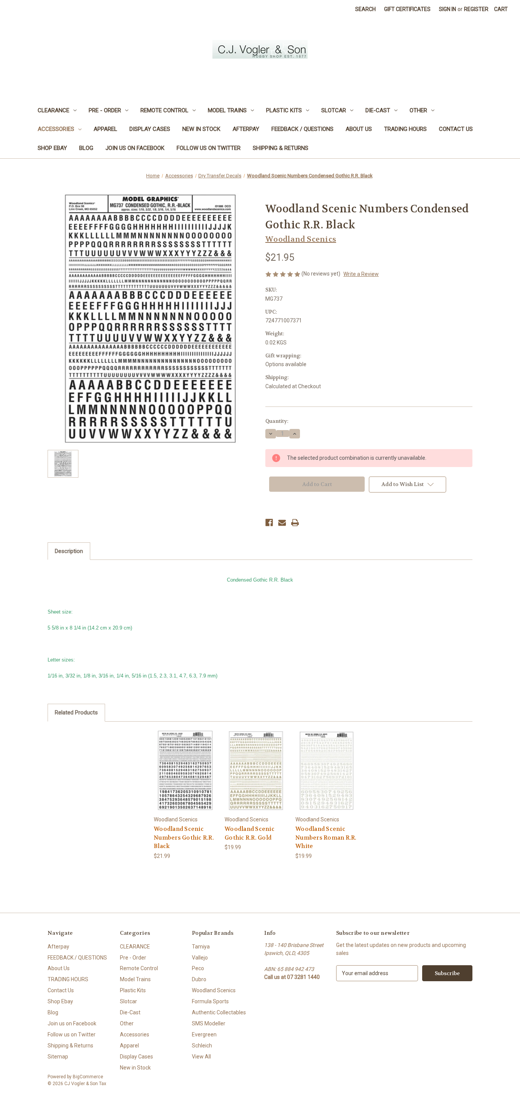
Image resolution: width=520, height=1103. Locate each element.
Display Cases (149, 129)
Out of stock (256, 777)
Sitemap (58, 1057)
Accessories (56, 129)
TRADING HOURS (405, 129)
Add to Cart (185, 777)
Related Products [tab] (76, 712)
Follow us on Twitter (209, 148)
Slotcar (333, 110)
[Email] (282, 522)
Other (418, 110)
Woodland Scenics (214, 990)
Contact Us (456, 129)
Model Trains (227, 110)
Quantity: (276, 421)
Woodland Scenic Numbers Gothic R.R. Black (184, 837)
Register (476, 9)
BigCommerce (88, 1076)
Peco (198, 968)
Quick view (185, 763)
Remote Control (164, 110)
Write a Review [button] (361, 274)
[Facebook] (269, 522)
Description (69, 551)
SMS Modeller (208, 1023)
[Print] (295, 522)
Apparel (105, 129)
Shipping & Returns (280, 148)
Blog (86, 148)
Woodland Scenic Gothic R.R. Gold (249, 833)
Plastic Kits (284, 110)
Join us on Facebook (134, 148)
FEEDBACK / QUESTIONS (302, 129)
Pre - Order (105, 110)
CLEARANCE (53, 110)
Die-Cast (377, 110)
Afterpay (246, 129)
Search (365, 9)
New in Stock (201, 129)
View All (201, 1057)
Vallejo (200, 958)
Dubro (199, 979)
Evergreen (204, 1034)
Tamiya (201, 947)
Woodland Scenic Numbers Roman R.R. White (326, 837)
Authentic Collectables (219, 1012)
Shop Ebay (52, 148)
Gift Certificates (407, 9)
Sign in (447, 9)
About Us (359, 129)
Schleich (202, 1045)
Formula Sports (210, 1001)
